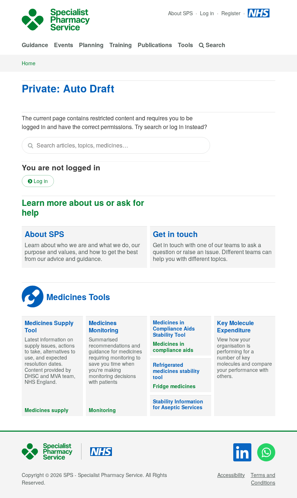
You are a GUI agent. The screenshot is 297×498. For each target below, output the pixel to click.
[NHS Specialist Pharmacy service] (56, 19)
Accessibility (231, 474)
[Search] (30, 145)
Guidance (35, 45)
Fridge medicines (174, 386)
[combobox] (116, 145)
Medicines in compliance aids (173, 346)
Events (63, 45)
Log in (208, 13)
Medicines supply (46, 410)
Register (231, 13)
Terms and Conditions (263, 478)
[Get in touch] (212, 247)
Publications (155, 45)
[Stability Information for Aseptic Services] (180, 405)
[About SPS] (84, 247)
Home (28, 63)
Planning (91, 45)
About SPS (180, 13)
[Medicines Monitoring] (116, 366)
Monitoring (102, 410)
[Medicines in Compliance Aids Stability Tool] (180, 336)
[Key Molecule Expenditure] (244, 366)
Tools (185, 45)
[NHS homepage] (258, 13)
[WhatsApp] (266, 452)
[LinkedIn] (242, 452)
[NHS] (51, 451)
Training (120, 45)
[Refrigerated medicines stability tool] (180, 375)
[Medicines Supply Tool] (52, 366)
